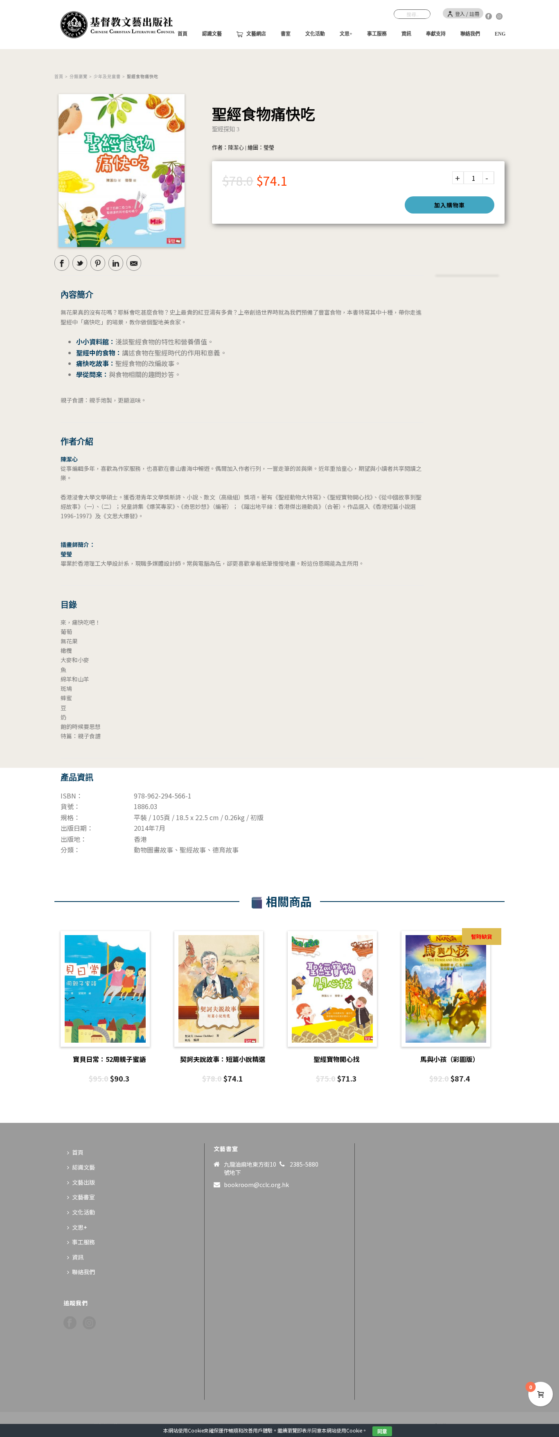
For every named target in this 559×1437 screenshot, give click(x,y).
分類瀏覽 (79, 76)
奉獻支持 (436, 34)
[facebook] (70, 1323)
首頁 (58, 76)
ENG (500, 34)
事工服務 (377, 34)
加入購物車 (449, 205)
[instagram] (89, 1323)
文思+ (346, 34)
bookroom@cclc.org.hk (256, 1184)
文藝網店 (256, 34)
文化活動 (315, 34)
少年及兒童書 (107, 76)
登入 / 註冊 (467, 13)
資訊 (406, 34)
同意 (382, 1431)
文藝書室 (83, 1197)
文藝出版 (83, 1182)
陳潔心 (236, 147)
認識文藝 (212, 34)
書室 (286, 34)
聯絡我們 (470, 34)
